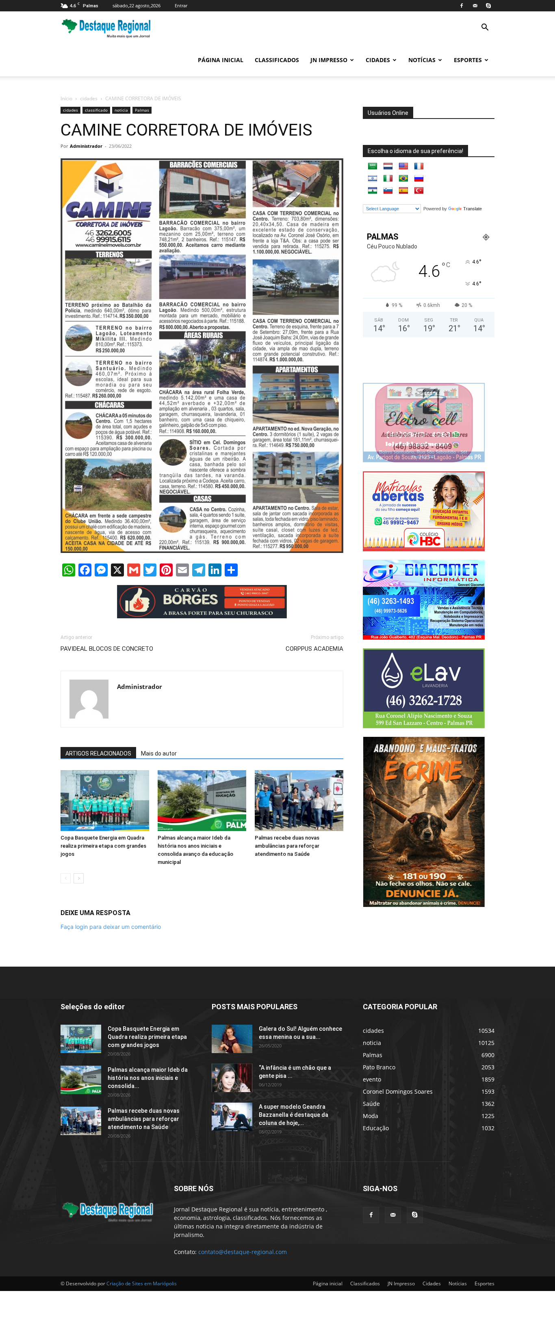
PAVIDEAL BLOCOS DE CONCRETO (107, 648)
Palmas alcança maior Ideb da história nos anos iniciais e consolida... (148, 1077)
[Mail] (475, 5)
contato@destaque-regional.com (242, 1252)
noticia (121, 110)
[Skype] (488, 5)
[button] (484, 28)
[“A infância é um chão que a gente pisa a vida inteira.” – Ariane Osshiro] (232, 1078)
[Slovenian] (388, 191)
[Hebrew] (372, 179)
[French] (419, 166)
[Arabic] (372, 166)
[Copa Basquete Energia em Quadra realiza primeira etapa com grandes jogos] (105, 800)
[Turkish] (419, 191)
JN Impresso (328, 60)
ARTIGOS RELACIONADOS (98, 753)
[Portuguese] (403, 179)
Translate (472, 208)
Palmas (142, 110)
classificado (96, 110)
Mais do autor (159, 753)
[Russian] (419, 179)
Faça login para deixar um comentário (111, 926)
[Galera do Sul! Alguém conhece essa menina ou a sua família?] (232, 1039)
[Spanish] (403, 191)
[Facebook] (461, 5)
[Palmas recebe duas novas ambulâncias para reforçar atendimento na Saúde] (299, 800)
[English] (403, 166)
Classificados (277, 60)
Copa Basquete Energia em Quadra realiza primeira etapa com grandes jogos (103, 846)
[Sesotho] (372, 191)
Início (66, 98)
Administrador (86, 146)
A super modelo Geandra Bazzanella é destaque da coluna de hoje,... (293, 1114)
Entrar (181, 5)
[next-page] (79, 878)
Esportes (468, 60)
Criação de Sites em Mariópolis (141, 1283)
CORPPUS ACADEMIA (314, 648)
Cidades (378, 60)
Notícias (422, 60)
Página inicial (220, 60)
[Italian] (388, 179)
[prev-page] (66, 878)
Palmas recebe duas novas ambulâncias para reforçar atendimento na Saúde (287, 846)
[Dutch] (388, 166)
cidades (89, 98)
